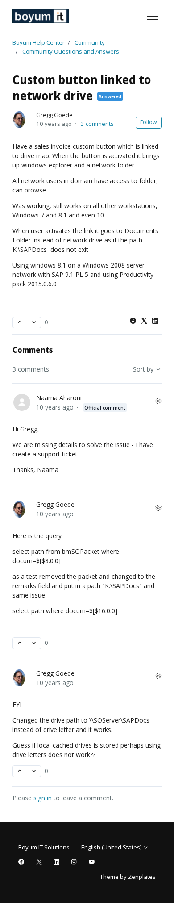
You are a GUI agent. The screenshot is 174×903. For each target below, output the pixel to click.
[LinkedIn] (155, 321)
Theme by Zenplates (127, 876)
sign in (42, 798)
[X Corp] (144, 321)
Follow (148, 122)
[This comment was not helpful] (34, 643)
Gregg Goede (54, 115)
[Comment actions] (158, 401)
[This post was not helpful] (34, 323)
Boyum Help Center (38, 42)
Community (90, 42)
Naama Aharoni (59, 397)
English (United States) (112, 847)
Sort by (144, 369)
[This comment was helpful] (19, 643)
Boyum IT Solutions (44, 847)
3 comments (97, 124)
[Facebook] (133, 321)
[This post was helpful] (19, 323)
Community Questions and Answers (70, 51)
